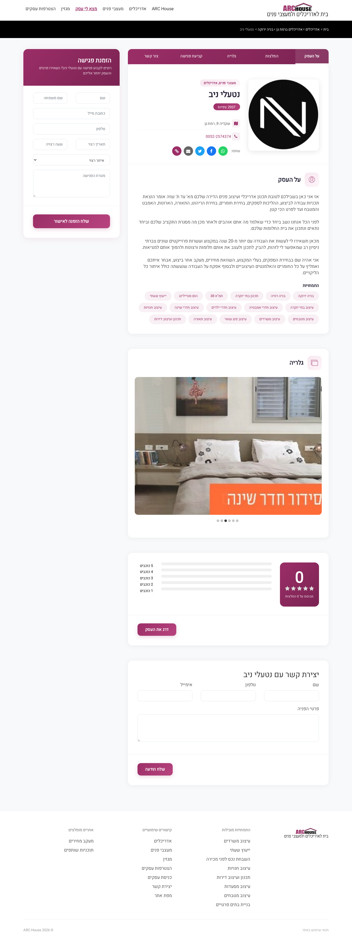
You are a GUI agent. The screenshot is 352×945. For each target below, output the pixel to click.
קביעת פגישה (191, 56)
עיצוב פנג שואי (236, 319)
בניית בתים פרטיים (233, 905)
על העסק (311, 56)
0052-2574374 (218, 136)
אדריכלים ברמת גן (289, 29)
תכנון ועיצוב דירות (167, 319)
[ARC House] (297, 10)
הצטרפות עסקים (41, 9)
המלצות (271, 56)
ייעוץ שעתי (158, 295)
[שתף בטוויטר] (200, 151)
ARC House (163, 9)
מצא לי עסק (86, 9)
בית (326, 29)
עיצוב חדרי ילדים (224, 307)
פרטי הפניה (308, 709)
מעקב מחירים (81, 841)
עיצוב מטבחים (303, 319)
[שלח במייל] (188, 151)
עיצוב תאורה (203, 319)
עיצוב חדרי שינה (187, 307)
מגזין (65, 9)
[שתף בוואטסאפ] (223, 151)
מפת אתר (163, 896)
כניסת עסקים (160, 877)
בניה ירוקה (265, 29)
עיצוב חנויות (153, 307)
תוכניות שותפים (79, 850)
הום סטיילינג (188, 295)
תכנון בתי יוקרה (246, 295)
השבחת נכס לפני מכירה (228, 859)
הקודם (129, 420)
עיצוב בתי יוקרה (302, 307)
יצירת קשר (162, 887)
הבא (327, 420)
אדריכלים (137, 9)
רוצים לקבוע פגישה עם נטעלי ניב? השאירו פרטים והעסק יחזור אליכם (75, 71)
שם (316, 685)
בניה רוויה (278, 295)
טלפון (250, 685)
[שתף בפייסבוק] (211, 151)
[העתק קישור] (177, 151)
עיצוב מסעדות (237, 887)
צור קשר (151, 56)
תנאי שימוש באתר (315, 930)
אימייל (186, 685)
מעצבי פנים (113, 9)
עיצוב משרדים (269, 319)
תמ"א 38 (216, 295)
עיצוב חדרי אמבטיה (263, 307)
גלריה (231, 56)
